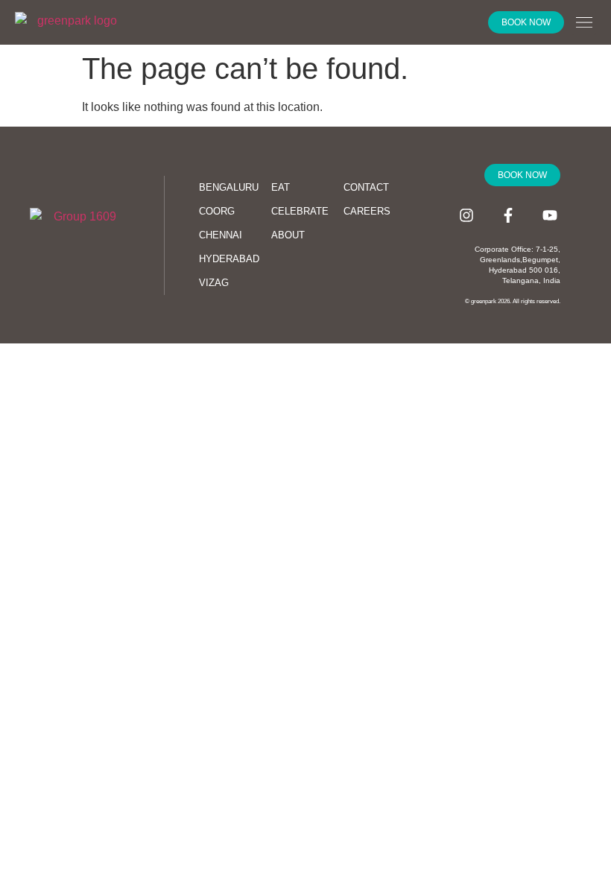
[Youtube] (549, 215)
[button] (584, 22)
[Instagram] (466, 215)
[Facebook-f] (508, 215)
